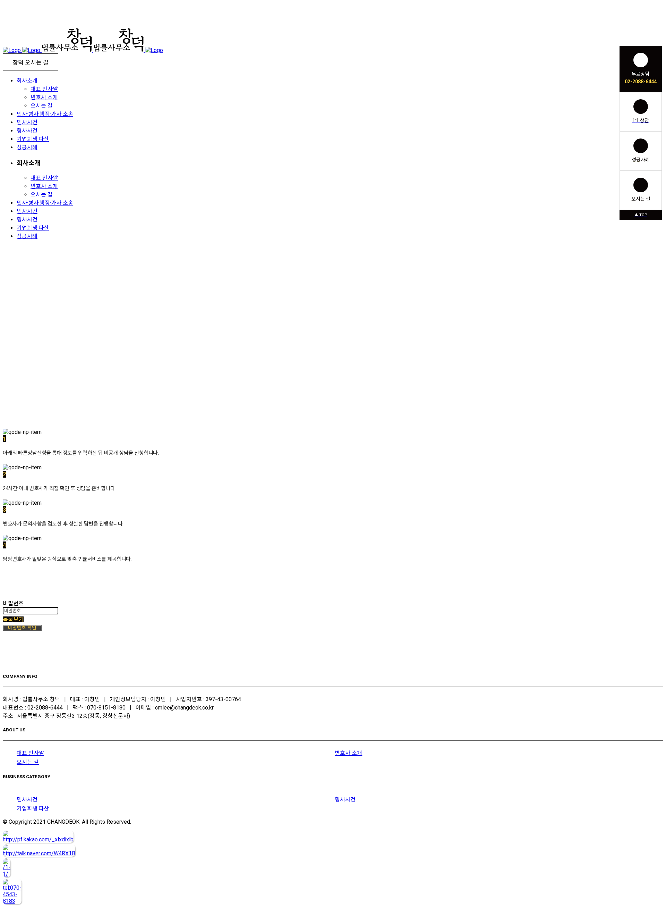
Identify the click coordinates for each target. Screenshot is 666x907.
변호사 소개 (348, 753)
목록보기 (13, 619)
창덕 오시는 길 (30, 62)
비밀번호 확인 (22, 627)
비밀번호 (13, 603)
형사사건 (345, 799)
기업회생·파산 (33, 808)
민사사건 (27, 799)
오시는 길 (28, 762)
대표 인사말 (30, 753)
